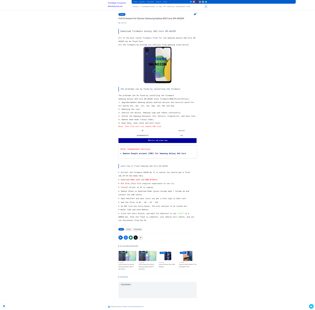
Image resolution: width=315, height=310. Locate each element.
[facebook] (191, 2)
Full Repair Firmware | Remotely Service (117, 4)
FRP (164, 6)
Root (160, 6)
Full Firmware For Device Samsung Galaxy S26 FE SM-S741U (146, 266)
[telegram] (203, 2)
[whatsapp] (206, 2)
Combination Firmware (148, 6)
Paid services (171, 6)
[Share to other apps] (141, 237)
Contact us (158, 2)
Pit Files (135, 2)
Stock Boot (142, 2)
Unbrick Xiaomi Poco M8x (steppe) (167, 265)
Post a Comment (125, 285)
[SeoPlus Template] (109, 307)
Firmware (135, 6)
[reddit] (194, 2)
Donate (165, 2)
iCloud (188, 6)
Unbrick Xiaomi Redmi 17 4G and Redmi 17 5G (188, 265)
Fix (157, 6)
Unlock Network (180, 6)
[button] (126, 237)
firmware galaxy (137, 229)
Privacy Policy (150, 2)
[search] (206, 6)
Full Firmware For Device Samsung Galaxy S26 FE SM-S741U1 (126, 266)
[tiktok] (197, 2)
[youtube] (200, 2)
